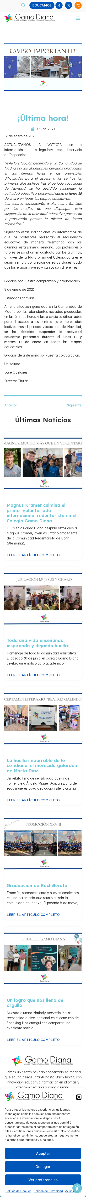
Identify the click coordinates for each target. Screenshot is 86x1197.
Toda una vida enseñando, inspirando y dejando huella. (38, 643)
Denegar (43, 1166)
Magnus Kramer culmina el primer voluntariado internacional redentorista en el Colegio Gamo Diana (41, 513)
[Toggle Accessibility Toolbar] (77, 1188)
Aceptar (43, 1153)
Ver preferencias (43, 1180)
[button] (78, 1097)
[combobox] (26, 5)
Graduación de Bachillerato (37, 885)
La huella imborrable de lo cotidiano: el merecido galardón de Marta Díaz (42, 766)
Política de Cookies (18, 1191)
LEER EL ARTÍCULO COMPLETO (33, 555)
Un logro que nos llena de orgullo (35, 1003)
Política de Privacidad (48, 1191)
